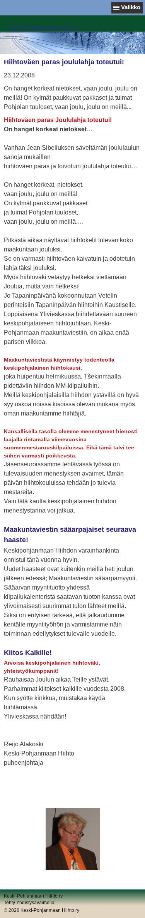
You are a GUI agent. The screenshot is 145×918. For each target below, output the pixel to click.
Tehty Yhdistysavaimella (29, 902)
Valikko (130, 7)
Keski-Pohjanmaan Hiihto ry (45, 28)
